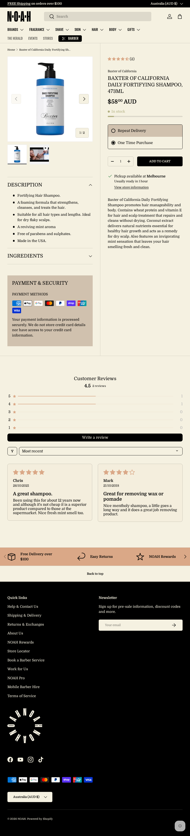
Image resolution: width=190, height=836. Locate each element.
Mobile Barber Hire (23, 687)
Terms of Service (21, 696)
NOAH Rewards (20, 642)
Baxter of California (122, 71)
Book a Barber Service (25, 660)
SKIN (78, 29)
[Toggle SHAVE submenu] (67, 30)
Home (11, 49)
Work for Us (17, 669)
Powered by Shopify (40, 818)
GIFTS (131, 29)
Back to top (95, 573)
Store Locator (18, 651)
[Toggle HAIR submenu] (101, 30)
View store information (131, 187)
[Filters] (12, 451)
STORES (48, 38)
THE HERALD (15, 38)
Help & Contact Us (22, 606)
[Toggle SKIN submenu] (84, 30)
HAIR (95, 29)
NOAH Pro (16, 678)
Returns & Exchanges (25, 624)
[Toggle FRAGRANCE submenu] (48, 30)
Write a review (95, 437)
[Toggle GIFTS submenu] (138, 30)
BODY (112, 29)
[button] (180, 16)
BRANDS (12, 29)
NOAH (22, 818)
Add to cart (160, 161)
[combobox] (97, 16)
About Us (15, 633)
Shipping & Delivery (24, 615)
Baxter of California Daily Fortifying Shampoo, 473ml (45, 49)
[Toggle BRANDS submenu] (22, 30)
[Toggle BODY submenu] (120, 30)
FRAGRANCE (36, 29)
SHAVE (59, 29)
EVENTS (33, 38)
